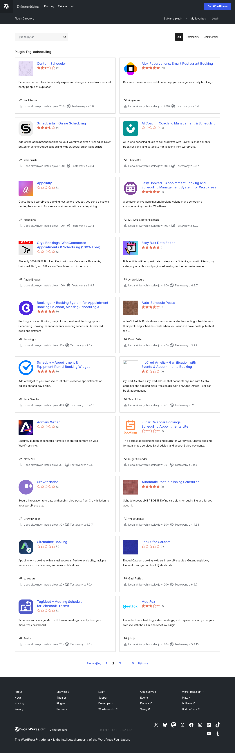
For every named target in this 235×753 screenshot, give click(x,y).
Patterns (62, 709)
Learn (101, 691)
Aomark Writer (48, 422)
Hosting (19, 703)
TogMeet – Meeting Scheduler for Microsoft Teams (60, 604)
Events (144, 697)
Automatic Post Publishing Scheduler (170, 482)
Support (103, 697)
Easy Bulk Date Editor (158, 243)
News (18, 697)
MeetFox (148, 602)
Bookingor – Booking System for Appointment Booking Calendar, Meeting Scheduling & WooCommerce (72, 305)
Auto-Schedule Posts (158, 303)
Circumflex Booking (52, 542)
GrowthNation (48, 482)
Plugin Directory (24, 18)
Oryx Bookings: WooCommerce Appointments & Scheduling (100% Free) (68, 245)
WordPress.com (193, 691)
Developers (105, 703)
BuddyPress (191, 709)
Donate (146, 703)
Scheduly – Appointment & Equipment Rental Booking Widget (63, 365)
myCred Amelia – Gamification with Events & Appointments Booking (169, 365)
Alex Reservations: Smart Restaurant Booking (177, 63)
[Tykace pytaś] (64, 37)
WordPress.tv (108, 709)
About (18, 691)
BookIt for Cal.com (156, 542)
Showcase (63, 691)
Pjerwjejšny (94, 663)
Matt (186, 697)
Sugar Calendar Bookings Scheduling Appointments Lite (165, 424)
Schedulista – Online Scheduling (61, 123)
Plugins (61, 703)
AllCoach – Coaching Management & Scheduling (179, 123)
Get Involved (148, 691)
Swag (145, 709)
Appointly (44, 183)
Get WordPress (218, 6)
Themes (61, 697)
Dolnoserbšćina (59, 729)
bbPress (188, 703)
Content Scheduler (51, 63)
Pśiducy (143, 663)
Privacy (19, 709)
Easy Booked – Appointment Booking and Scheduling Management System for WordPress (179, 185)
